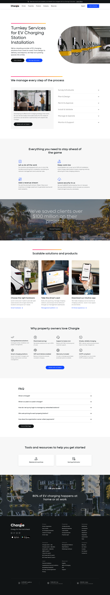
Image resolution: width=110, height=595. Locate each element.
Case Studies (65, 530)
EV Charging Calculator (48, 530)
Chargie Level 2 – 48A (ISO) (48, 546)
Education (84, 530)
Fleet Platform (65, 546)
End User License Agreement (49, 569)
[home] (15, 6)
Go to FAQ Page (26, 426)
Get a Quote (93, 6)
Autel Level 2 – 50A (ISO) (48, 549)
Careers (84, 549)
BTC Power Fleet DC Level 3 (48, 557)
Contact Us (84, 553)
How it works (45, 528)
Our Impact (84, 551)
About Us (84, 544)
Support (64, 569)
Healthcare (84, 532)
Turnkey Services (66, 526)
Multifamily (84, 526)
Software (64, 542)
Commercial (84, 528)
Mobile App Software (67, 549)
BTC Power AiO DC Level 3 (48, 555)
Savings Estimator (34, 60)
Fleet (83, 539)
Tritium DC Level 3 (46, 553)
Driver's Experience (46, 526)
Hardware (45, 542)
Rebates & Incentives (67, 528)
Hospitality (84, 534)
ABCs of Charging (66, 565)
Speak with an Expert (23, 124)
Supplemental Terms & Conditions (50, 565)
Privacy (44, 571)
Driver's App (45, 534)
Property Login (65, 534)
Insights (64, 563)
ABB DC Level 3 (45, 551)
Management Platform (67, 544)
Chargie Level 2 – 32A (47, 544)
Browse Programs (55, 229)
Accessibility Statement (47, 567)
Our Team (84, 546)
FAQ (63, 567)
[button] (24, 6)
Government (85, 536)
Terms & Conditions (46, 563)
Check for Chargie (46, 532)
